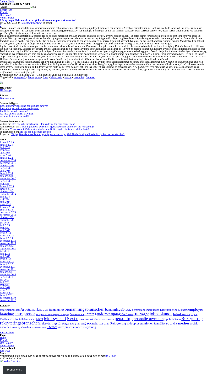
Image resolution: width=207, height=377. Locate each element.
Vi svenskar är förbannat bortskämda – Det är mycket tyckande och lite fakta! (49, 129)
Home (3, 337)
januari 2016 (6, 173)
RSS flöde (110, 355)
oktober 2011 (6, 271)
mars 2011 (5, 290)
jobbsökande (161, 313)
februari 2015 (7, 186)
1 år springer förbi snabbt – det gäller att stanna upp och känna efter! (38, 20)
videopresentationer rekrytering (77, 327)
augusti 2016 (6, 168)
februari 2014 (7, 207)
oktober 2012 (7, 246)
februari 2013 (7, 235)
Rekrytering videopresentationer (131, 323)
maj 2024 (5, 150)
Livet (45, 77)
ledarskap (179, 314)
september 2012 (8, 248)
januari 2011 (6, 295)
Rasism (177, 319)
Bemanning (56, 309)
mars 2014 (5, 204)
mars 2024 (5, 155)
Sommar (90, 77)
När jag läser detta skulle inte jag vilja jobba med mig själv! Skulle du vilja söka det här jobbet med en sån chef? (68, 134)
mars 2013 (5, 233)
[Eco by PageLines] (10, 361)
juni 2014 (5, 196)
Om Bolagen (6, 342)
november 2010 (8, 300)
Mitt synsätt (56, 77)
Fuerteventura (77, 314)
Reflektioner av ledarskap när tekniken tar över (24, 105)
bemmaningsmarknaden (145, 309)
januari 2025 (6, 144)
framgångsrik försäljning (59, 315)
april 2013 (5, 230)
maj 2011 (4, 284)
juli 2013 (4, 222)
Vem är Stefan (7, 345)
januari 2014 (6, 209)
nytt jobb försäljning (106, 319)
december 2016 (8, 160)
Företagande (34, 77)
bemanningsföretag (118, 309)
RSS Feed (5, 350)
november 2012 (8, 243)
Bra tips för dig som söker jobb (35, 131)
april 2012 (5, 256)
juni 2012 (5, 253)
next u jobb (84, 319)
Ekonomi (183, 309)
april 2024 (5, 152)
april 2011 (5, 287)
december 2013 (8, 212)
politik (170, 319)
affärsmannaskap (10, 309)
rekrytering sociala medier (89, 323)
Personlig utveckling (31, 22)
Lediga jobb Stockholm (23, 319)
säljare (34, 327)
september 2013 (8, 220)
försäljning (112, 314)
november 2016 (8, 163)
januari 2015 (6, 188)
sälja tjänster (41, 327)
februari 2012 (7, 261)
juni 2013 (5, 225)
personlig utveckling (149, 318)
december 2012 (8, 240)
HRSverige (5, 90)
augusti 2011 (6, 277)
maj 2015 (5, 183)
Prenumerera (14, 369)
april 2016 (5, 170)
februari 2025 (7, 142)
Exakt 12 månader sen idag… (15, 111)
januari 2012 (6, 264)
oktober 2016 (7, 165)
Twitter (52, 327)
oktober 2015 (7, 175)
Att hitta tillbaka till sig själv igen (16, 113)
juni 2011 (5, 282)
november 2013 (8, 214)
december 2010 (8, 297)
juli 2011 (4, 279)
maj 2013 (5, 227)
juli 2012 (4, 251)
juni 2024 (5, 147)
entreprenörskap (43, 314)
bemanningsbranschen (84, 309)
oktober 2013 (7, 217)
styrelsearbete (24, 327)
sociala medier (177, 323)
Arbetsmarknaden (34, 309)
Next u (68, 77)
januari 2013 (6, 238)
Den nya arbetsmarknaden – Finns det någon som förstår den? (43, 124)
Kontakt (4, 340)
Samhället (159, 323)
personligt (79, 77)
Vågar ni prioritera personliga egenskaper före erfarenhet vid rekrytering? (57, 126)
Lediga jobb (6, 9)
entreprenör (20, 77)
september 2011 (8, 274)
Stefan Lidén (7, 332)
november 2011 (8, 269)
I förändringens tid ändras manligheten (19, 108)
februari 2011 (7, 292)
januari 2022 (6, 157)
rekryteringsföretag (54, 323)
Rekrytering (192, 318)
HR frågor (141, 314)
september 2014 (8, 194)
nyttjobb (94, 319)
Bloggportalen (7, 98)
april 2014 (5, 201)
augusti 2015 (6, 181)
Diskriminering (169, 309)
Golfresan (127, 314)
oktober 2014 (7, 191)
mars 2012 (5, 258)
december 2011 (8, 266)
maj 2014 (5, 199)
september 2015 (8, 178)
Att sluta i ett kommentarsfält (14, 116)
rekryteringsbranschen (20, 322)
